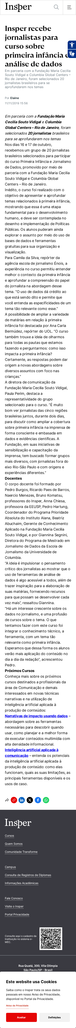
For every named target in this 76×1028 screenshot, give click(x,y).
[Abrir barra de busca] (56, 7)
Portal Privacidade (17, 914)
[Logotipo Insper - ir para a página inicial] (18, 7)
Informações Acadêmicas (21, 883)
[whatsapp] (46, 800)
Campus (10, 867)
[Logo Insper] (18, 827)
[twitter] (30, 800)
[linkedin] (21, 800)
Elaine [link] (14, 98)
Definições (54, 1017)
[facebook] (38, 800)
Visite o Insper (14, 906)
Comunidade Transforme (21, 851)
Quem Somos (13, 843)
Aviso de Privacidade (17, 1005)
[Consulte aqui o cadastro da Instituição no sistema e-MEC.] (55, 939)
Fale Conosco (14, 898)
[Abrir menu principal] (69, 7)
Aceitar (21, 1017)
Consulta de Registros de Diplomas (28, 875)
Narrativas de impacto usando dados (36, 716)
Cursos (9, 835)
